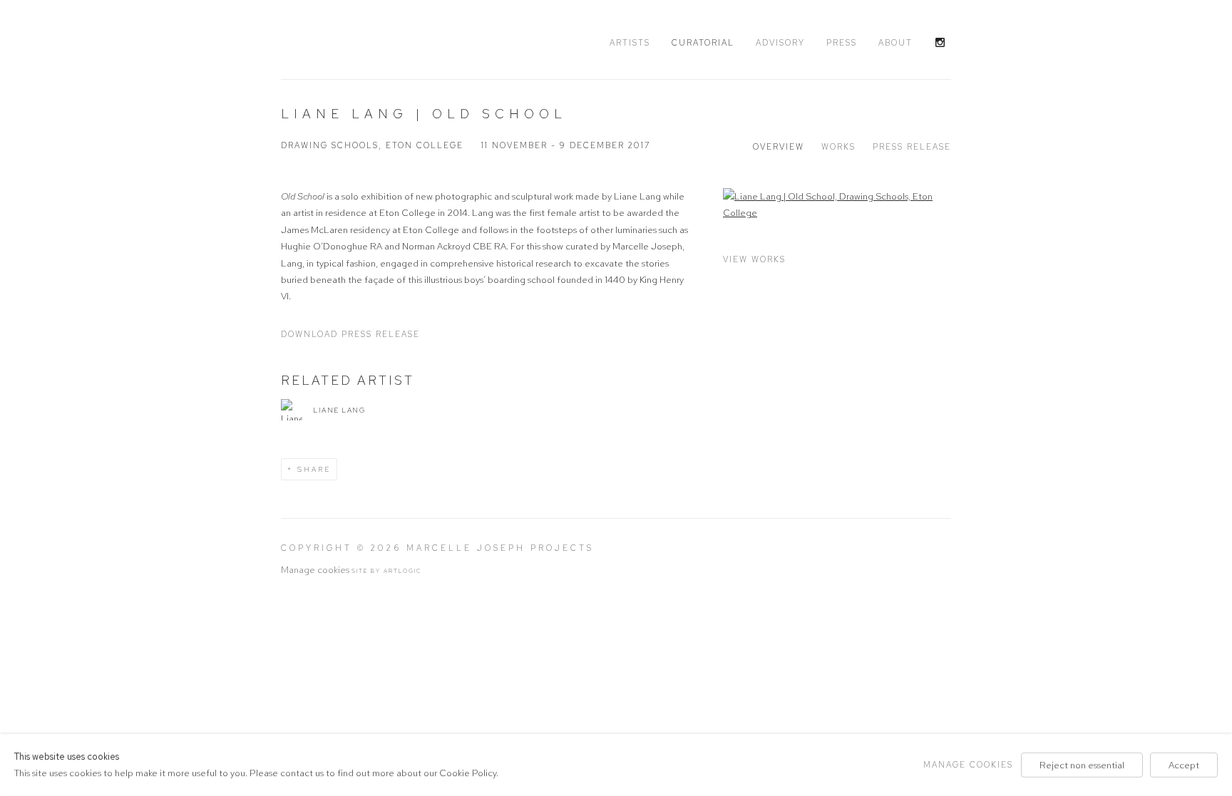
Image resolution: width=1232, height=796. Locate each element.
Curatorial (703, 42)
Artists (630, 42)
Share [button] (314, 469)
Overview (778, 147)
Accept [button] (1184, 765)
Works (838, 147)
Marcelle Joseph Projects (366, 41)
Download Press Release (350, 334)
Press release (912, 147)
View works (754, 259)
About (895, 42)
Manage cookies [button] (315, 570)
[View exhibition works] (837, 205)
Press (841, 42)
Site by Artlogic (386, 570)
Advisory (780, 42)
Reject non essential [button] (1082, 765)
